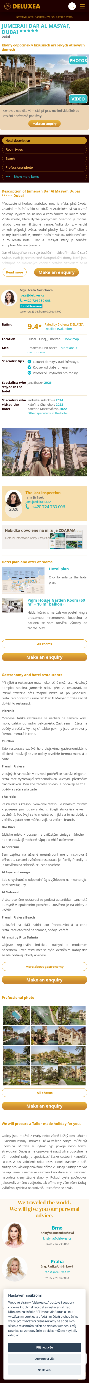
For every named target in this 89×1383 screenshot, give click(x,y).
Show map (71, 339)
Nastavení (44, 1370)
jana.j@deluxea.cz (38, 501)
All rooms (44, 644)
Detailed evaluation (58, 328)
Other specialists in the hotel (47, 413)
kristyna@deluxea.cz (57, 1238)
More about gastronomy (44, 966)
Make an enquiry (45, 124)
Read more (14, 272)
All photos (44, 1092)
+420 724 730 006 (48, 507)
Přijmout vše (44, 1347)
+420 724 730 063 (57, 1244)
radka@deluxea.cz (57, 1272)
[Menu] (81, 6)
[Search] (72, 6)
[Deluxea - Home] (22, 6)
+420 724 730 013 (57, 1278)
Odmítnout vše (44, 1358)
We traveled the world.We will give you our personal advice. (44, 1209)
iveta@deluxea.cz (32, 295)
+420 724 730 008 (37, 300)
